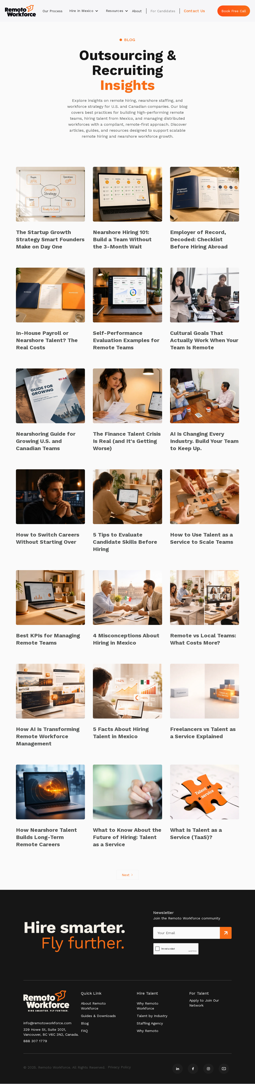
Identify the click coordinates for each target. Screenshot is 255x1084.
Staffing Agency (150, 1023)
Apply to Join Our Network (204, 1002)
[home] (20, 11)
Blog (85, 1023)
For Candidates (163, 11)
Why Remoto (147, 1031)
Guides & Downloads (98, 1016)
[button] (84, 11)
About (137, 11)
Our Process (53, 11)
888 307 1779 (35, 1041)
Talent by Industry (152, 1016)
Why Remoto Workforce (147, 1005)
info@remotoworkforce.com (47, 1023)
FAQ (84, 1031)
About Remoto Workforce (93, 1005)
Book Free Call (233, 11)
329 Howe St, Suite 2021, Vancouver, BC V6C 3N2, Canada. (51, 1031)
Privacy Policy (119, 1067)
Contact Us (194, 11)
